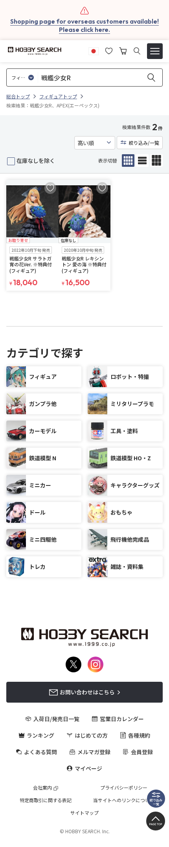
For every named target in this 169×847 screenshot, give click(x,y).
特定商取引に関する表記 (46, 800)
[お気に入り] (109, 50)
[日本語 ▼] (93, 50)
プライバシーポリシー (123, 787)
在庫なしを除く (36, 160)
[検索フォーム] (137, 51)
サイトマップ (84, 813)
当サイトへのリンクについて (123, 800)
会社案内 (42, 787)
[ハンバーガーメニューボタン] (155, 51)
